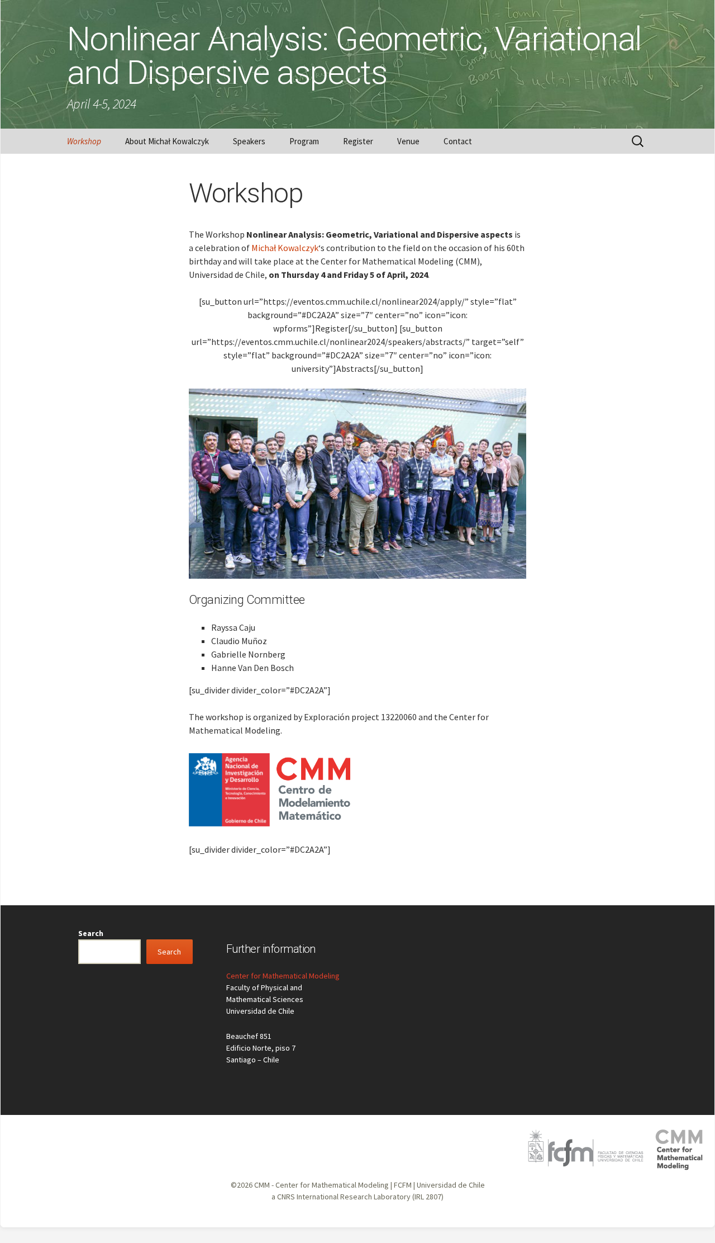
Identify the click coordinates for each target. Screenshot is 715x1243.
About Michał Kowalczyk (167, 141)
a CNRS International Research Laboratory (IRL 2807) (357, 1197)
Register (358, 141)
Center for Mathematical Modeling (283, 976)
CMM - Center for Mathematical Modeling (321, 1185)
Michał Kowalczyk (284, 247)
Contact (458, 141)
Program (304, 141)
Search (90, 933)
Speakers (249, 141)
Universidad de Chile (451, 1185)
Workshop (84, 141)
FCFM (403, 1185)
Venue (408, 141)
